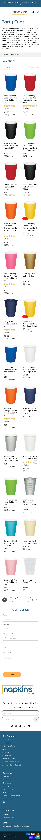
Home (6, 55)
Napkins (6, 777)
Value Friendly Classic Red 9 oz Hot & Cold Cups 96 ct (30, 98)
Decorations (8, 789)
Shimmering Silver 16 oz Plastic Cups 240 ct (29, 503)
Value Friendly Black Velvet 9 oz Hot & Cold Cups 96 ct (11, 146)
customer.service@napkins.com (16, 826)
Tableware (7, 780)
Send (12, 674)
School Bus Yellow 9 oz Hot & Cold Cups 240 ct (30, 323)
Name (5, 615)
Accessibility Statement (11, 765)
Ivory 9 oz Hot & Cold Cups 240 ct (30, 542)
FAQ (4, 749)
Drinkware (7, 783)
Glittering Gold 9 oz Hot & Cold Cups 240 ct (29, 276)
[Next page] (36, 599)
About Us (6, 740)
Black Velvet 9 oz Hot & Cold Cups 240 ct (30, 186)
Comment (7, 653)
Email (6, 643)
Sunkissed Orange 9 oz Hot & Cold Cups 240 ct (10, 411)
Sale (4, 802)
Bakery (6, 792)
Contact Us (6, 743)
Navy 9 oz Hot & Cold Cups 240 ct (30, 409)
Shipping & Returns (9, 746)
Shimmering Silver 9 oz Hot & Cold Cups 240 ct (11, 458)
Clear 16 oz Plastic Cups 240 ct (29, 582)
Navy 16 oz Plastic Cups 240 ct (10, 323)
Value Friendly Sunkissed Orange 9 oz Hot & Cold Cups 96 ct (10, 227)
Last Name (7, 624)
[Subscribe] (36, 719)
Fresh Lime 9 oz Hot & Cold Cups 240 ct (10, 502)
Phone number (9, 634)
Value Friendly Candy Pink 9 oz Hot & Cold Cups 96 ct (10, 277)
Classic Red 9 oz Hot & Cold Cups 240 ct (10, 186)
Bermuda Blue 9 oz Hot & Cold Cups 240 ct (10, 543)
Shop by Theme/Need (11, 796)
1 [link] (4, 600)
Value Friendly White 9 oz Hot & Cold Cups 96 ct (30, 369)
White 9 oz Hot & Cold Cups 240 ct (30, 457)
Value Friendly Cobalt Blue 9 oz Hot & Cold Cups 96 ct (10, 98)
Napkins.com (12, 836)
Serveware (7, 786)
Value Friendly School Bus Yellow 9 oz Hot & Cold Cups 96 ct (30, 226)
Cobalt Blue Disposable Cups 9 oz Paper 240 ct (11, 370)
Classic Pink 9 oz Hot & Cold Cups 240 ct (10, 582)
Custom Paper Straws (11, 762)
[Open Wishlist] (38, 837)
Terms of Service (9, 759)
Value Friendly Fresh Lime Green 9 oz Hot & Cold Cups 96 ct (30, 146)
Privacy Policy (7, 755)
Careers (5, 752)
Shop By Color (8, 799)
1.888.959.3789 (8, 818)
